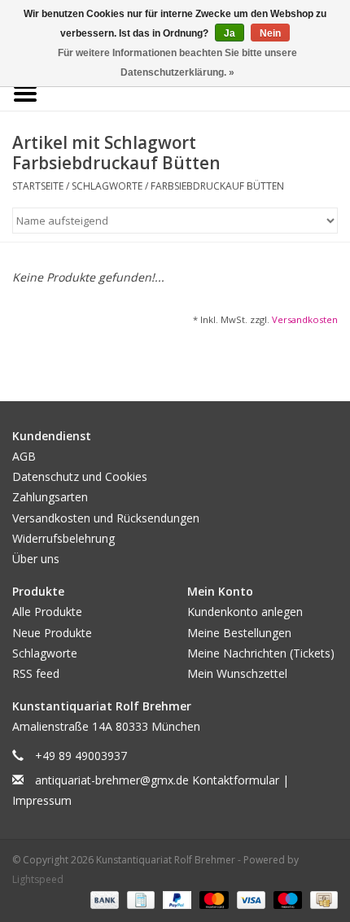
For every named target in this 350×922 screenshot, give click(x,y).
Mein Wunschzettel (237, 673)
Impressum (42, 800)
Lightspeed (37, 879)
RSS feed (35, 673)
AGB (24, 456)
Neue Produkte (52, 632)
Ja (229, 33)
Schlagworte (107, 186)
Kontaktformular (235, 780)
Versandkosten (305, 319)
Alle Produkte (47, 611)
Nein (270, 33)
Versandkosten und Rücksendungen (105, 518)
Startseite (37, 186)
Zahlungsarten (50, 497)
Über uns (35, 558)
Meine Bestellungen (239, 632)
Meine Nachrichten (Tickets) (261, 653)
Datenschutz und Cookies (79, 476)
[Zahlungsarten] (103, 900)
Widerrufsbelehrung (63, 538)
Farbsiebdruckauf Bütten (217, 186)
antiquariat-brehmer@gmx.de (112, 780)
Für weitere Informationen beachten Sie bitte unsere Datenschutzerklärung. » (177, 62)
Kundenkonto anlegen (245, 611)
